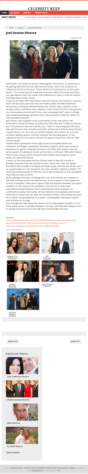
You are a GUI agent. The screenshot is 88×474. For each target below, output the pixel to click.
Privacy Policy (41, 13)
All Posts (15, 13)
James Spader (13, 452)
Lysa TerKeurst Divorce (18, 376)
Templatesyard (37, 470)
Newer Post (13, 341)
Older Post (75, 341)
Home (4, 13)
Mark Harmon (13, 423)
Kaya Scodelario (42, 17)
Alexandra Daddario (71, 17)
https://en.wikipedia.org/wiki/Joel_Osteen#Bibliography (33, 226)
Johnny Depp (29, 17)
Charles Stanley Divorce (18, 399)
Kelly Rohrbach (56, 17)
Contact (27, 13)
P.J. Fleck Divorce (15, 446)
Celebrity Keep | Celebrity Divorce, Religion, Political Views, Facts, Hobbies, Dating (42, 468)
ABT (58, 470)
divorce (20, 28)
